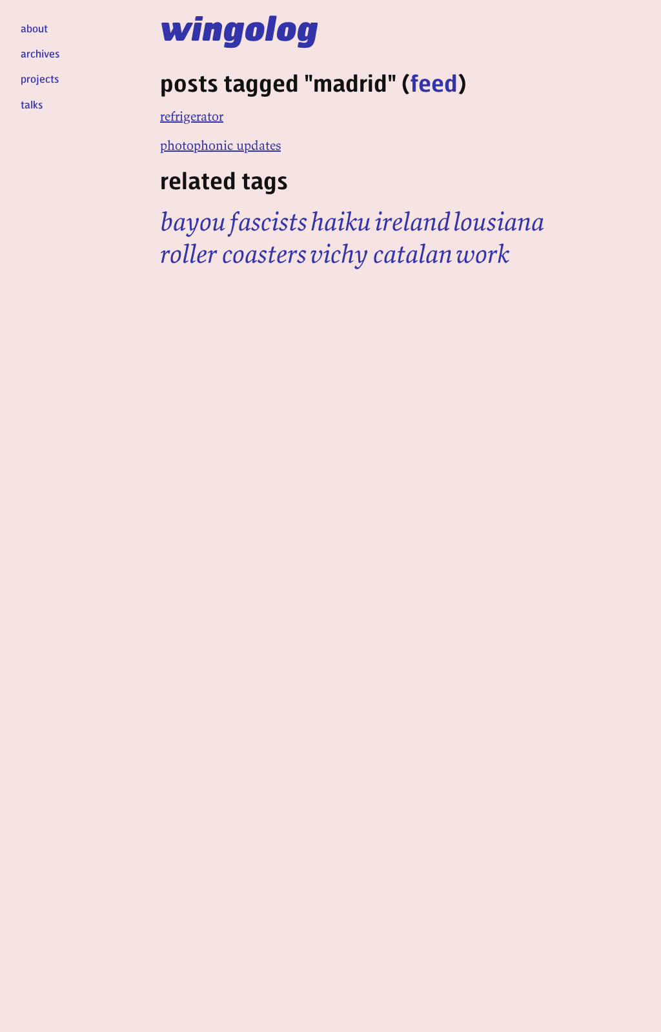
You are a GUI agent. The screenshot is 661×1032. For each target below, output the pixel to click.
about (34, 28)
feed (434, 82)
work (482, 254)
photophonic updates (220, 145)
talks (32, 104)
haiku (340, 221)
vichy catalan (381, 254)
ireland (412, 221)
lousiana (498, 221)
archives (40, 53)
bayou (193, 221)
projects (40, 78)
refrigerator (191, 116)
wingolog (239, 27)
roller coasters (233, 254)
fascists (268, 221)
